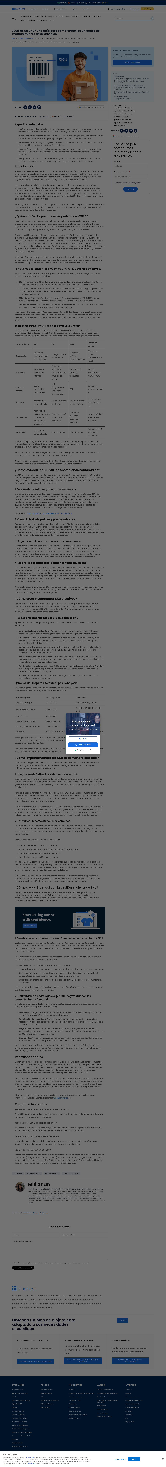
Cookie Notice (8, 1465)
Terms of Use (29, 1457)
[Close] (163, 1459)
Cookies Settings (120, 1459)
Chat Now (83, 739)
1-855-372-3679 (84, 745)
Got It (134, 1459)
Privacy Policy (31, 1463)
